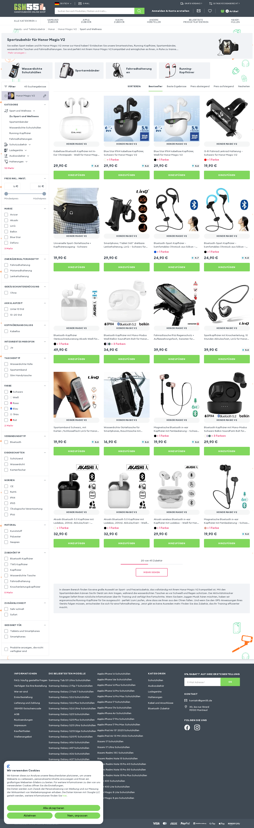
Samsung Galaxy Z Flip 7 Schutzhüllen (71, 685)
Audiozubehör (156, 685)
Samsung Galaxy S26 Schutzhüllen (69, 697)
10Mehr (9, 168)
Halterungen (155, 697)
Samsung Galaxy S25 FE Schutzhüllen (71, 736)
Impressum (20, 725)
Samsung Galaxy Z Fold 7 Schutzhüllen (71, 691)
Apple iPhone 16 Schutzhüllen (113, 673)
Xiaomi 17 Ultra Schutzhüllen (113, 747)
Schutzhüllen (155, 680)
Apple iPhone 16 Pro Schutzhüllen (116, 690)
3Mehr (8, 248)
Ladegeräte (155, 691)
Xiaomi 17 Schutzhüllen (110, 741)
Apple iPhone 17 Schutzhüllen (113, 701)
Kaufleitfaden (22, 731)
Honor (51, 29)
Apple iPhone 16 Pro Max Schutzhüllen (118, 696)
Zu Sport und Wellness (24, 116)
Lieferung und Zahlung (27, 702)
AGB (16, 714)
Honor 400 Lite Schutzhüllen (113, 786)
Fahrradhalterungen (20, 138)
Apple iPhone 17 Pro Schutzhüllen (115, 718)
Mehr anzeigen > (17, 52)
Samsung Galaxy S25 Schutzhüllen (69, 714)
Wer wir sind (21, 691)
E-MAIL (86, 3)
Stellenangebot (23, 736)
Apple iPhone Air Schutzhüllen (114, 713)
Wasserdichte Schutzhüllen (25, 127)
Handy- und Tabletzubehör (29, 29)
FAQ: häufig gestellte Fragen (30, 680)
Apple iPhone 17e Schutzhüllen (114, 707)
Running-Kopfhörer (20, 133)
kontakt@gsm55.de (200, 700)
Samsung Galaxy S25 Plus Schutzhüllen (72, 719)
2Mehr (8, 425)
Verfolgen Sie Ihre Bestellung (30, 685)
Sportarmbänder (18, 121)
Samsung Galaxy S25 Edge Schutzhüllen (72, 731)
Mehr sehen (151, 572)
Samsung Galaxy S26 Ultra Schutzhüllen (72, 708)
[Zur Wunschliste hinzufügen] (94, 101)
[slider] (6, 194)
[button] (127, 159)
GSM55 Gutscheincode (27, 708)
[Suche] (139, 11)
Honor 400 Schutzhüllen (111, 780)
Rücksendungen (23, 719)
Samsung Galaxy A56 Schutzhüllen (69, 742)
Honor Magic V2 (67, 29)
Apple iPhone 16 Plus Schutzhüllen (116, 684)
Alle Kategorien (24, 20)
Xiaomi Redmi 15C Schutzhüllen (115, 752)
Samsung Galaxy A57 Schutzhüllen (69, 747)
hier (64, 795)
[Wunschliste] (210, 11)
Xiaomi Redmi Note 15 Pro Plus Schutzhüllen (122, 775)
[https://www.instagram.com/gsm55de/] (197, 727)
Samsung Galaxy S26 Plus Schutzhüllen (72, 702)
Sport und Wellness (91, 29)
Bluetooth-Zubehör (158, 708)
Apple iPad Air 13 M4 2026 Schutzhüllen (120, 735)
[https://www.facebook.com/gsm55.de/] (187, 727)
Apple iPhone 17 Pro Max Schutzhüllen (118, 724)
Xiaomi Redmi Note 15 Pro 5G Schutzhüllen (121, 769)
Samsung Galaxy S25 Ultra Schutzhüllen (72, 725)
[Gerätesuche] (44, 95)
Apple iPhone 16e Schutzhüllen (114, 679)
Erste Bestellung (23, 697)
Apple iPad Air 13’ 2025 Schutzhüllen (118, 730)
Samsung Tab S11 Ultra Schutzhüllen (69, 680)
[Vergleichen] (87, 101)
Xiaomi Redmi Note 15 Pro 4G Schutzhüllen (121, 763)
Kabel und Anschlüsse (160, 702)
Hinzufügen (76, 175)
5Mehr (8, 592)
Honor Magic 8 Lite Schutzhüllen (116, 792)
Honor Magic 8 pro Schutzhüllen (115, 797)
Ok (230, 682)
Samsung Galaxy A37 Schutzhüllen (69, 759)
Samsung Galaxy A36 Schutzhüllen (69, 753)
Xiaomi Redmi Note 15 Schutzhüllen (117, 758)
